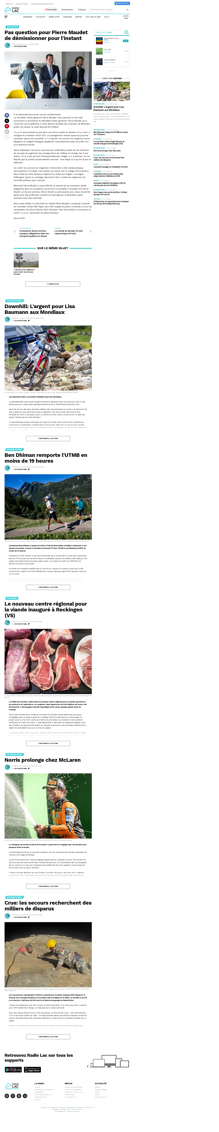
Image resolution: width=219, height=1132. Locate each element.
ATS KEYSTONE (20, 46)
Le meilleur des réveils (73, 1087)
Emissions (27, 17)
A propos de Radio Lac (43, 1094)
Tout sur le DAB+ (93, 17)
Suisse (97, 1092)
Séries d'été (54, 17)
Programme (68, 10)
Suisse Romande (101, 1089)
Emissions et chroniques (44, 1089)
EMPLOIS (37, 1099)
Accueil (37, 1087)
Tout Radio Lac (70, 1097)
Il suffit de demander (73, 1089)
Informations (70, 1094)
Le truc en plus (101, 1097)
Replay (83, 10)
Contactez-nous (22, 4)
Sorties (78, 17)
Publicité (9, 4)
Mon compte (123, 3)
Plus (106, 17)
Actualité (40, 17)
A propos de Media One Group (42, 4)
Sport (97, 1094)
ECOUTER (52, 10)
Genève (97, 1087)
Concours (67, 17)
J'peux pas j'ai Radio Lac (74, 1092)
